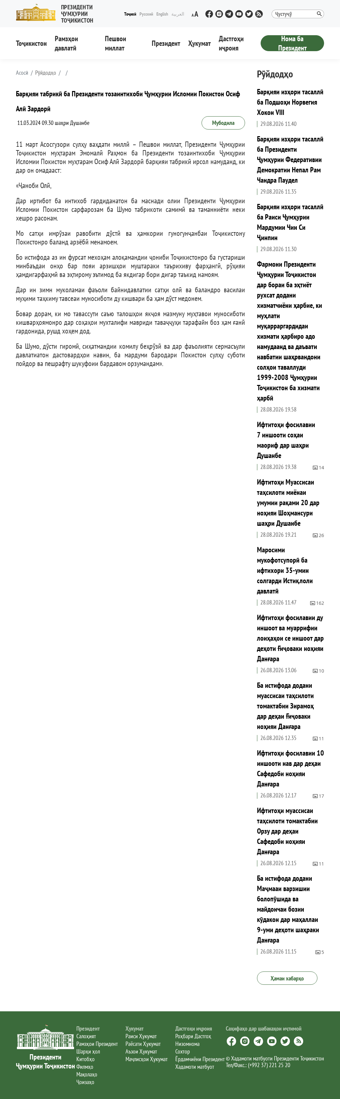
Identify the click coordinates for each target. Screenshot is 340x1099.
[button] (69, 12)
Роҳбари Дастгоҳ (193, 1036)
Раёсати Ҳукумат (143, 1044)
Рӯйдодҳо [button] (45, 73)
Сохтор (182, 1051)
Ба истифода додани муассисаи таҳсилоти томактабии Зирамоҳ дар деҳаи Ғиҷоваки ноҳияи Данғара (285, 706)
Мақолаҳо (86, 1074)
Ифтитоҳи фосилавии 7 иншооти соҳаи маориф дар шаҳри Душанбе (286, 440)
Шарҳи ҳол (88, 1051)
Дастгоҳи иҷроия (231, 43)
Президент (166, 43)
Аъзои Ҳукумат (141, 1051)
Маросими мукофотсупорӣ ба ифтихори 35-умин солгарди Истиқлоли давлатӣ (285, 570)
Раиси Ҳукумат (141, 1036)
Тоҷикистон (31, 43)
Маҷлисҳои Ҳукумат (147, 1059)
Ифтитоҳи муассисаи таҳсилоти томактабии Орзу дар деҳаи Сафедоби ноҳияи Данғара (287, 831)
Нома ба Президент (292, 43)
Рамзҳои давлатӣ (66, 43)
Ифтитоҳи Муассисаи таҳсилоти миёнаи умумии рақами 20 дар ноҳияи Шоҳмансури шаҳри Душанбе (288, 502)
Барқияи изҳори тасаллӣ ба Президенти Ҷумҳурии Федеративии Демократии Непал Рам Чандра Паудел (290, 159)
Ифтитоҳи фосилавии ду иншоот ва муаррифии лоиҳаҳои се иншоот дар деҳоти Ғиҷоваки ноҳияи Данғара (290, 638)
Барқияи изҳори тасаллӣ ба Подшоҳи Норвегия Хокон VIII (290, 102)
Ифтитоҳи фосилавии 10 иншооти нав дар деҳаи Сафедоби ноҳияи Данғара (290, 768)
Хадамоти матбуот (194, 1066)
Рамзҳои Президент (97, 1044)
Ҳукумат (199, 43)
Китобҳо (85, 1059)
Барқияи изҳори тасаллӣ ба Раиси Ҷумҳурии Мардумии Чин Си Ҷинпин (290, 222)
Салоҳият (86, 1036)
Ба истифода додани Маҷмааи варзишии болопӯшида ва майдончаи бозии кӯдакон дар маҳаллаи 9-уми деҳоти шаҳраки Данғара (288, 909)
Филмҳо (84, 1066)
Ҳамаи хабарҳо (287, 978)
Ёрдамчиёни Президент (200, 1059)
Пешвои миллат (115, 43)
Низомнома (187, 1044)
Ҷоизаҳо (85, 1082)
